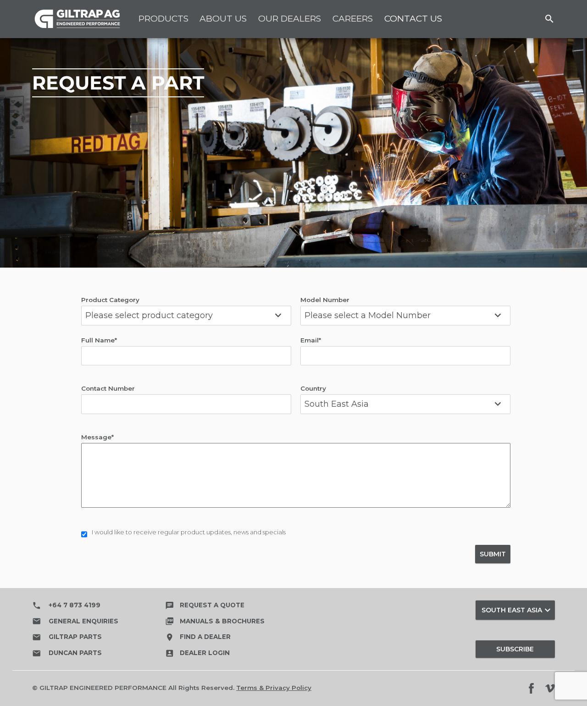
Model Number (324, 299)
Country (313, 388)
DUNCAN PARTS (67, 653)
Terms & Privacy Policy (273, 687)
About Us (223, 18)
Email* (310, 340)
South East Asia (517, 610)
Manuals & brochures (215, 621)
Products (163, 18)
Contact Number (108, 388)
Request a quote (204, 605)
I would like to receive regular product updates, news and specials (189, 532)
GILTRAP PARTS (67, 637)
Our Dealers (289, 18)
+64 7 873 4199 (66, 605)
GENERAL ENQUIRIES (75, 621)
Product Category (110, 299)
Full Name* (99, 340)
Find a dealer (198, 636)
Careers (352, 18)
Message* (97, 437)
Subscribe (515, 649)
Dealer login (197, 652)
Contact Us (413, 18)
